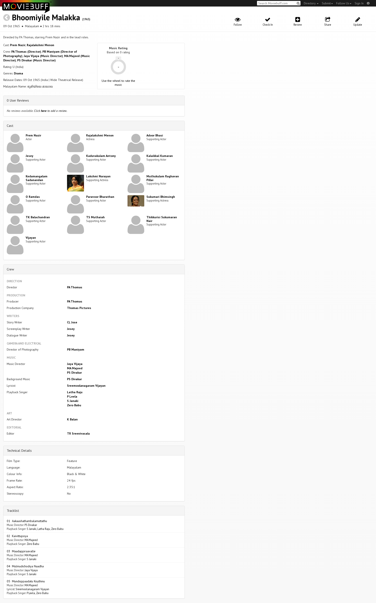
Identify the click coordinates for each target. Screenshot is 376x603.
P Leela (72, 396)
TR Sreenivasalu (78, 433)
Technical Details (19, 450)
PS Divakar (74, 373)
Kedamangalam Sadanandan (36, 178)
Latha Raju (74, 392)
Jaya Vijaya (74, 364)
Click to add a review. (50, 111)
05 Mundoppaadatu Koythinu (26, 581)
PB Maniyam (75, 349)
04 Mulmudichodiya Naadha (25, 566)
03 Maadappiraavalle (21, 551)
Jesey (29, 156)
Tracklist (13, 510)
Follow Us (342, 3)
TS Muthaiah (95, 217)
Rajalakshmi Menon (40, 45)
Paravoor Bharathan (100, 197)
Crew (10, 269)
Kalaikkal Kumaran (159, 156)
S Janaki (72, 401)
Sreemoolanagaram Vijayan (86, 386)
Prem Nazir (17, 45)
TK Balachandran (38, 217)
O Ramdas (33, 197)
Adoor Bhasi (154, 135)
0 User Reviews (18, 100)
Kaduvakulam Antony (101, 156)
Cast (10, 125)
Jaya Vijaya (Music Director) (43, 56)
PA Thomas (74, 287)
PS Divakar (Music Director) (36, 60)
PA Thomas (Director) (26, 52)
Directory (310, 3)
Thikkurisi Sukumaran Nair (161, 219)
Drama (18, 73)
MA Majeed (74, 368)
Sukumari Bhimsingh (160, 197)
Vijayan (31, 238)
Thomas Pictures (79, 308)
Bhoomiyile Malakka (46, 17)
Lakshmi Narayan (98, 176)
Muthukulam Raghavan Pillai (162, 178)
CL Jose (72, 322)
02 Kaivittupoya (17, 536)
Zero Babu (74, 405)
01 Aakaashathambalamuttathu (27, 521)
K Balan (72, 419)
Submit (326, 3)
